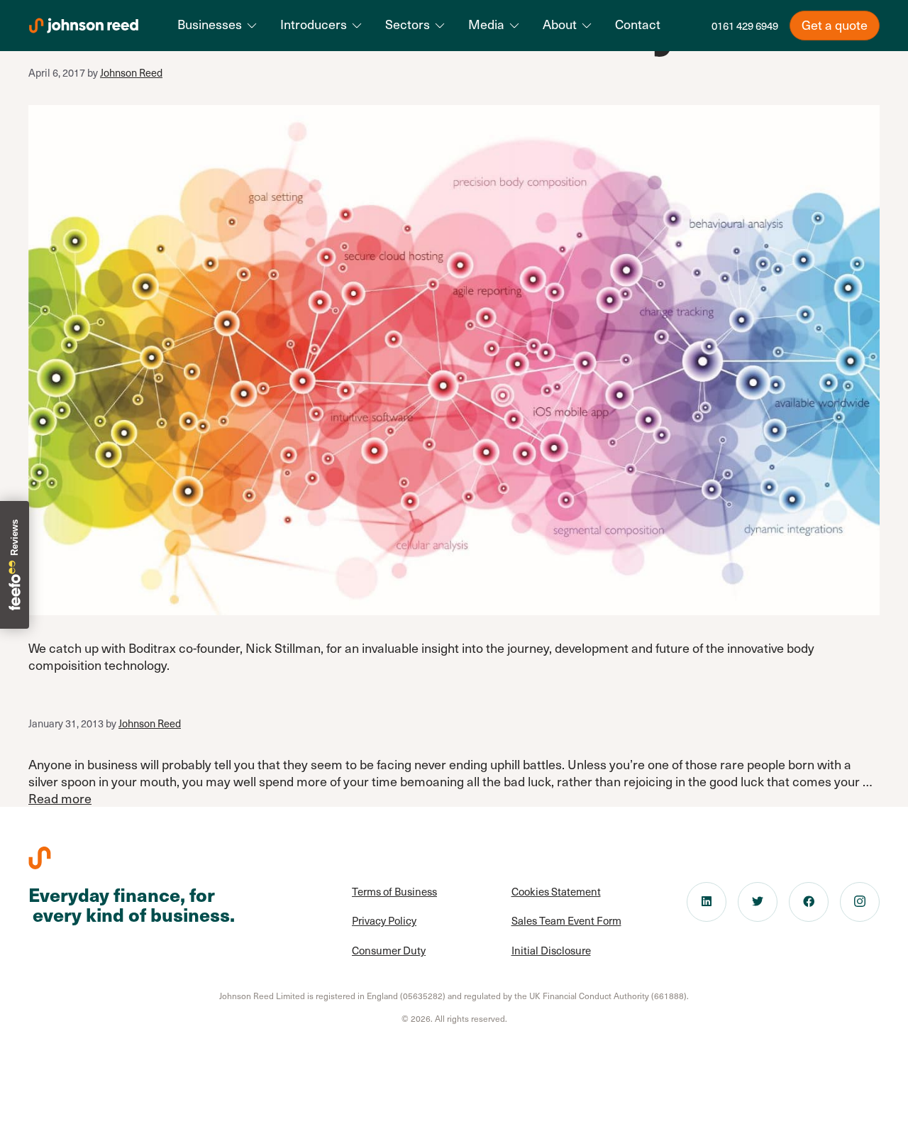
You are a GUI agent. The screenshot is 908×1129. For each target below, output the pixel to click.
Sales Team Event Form (566, 920)
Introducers (313, 24)
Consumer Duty (389, 950)
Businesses (209, 24)
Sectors (407, 24)
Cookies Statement (556, 891)
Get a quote (835, 24)
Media (486, 24)
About (560, 24)
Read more (60, 798)
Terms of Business (394, 891)
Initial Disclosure (551, 950)
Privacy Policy (384, 920)
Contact (637, 24)
